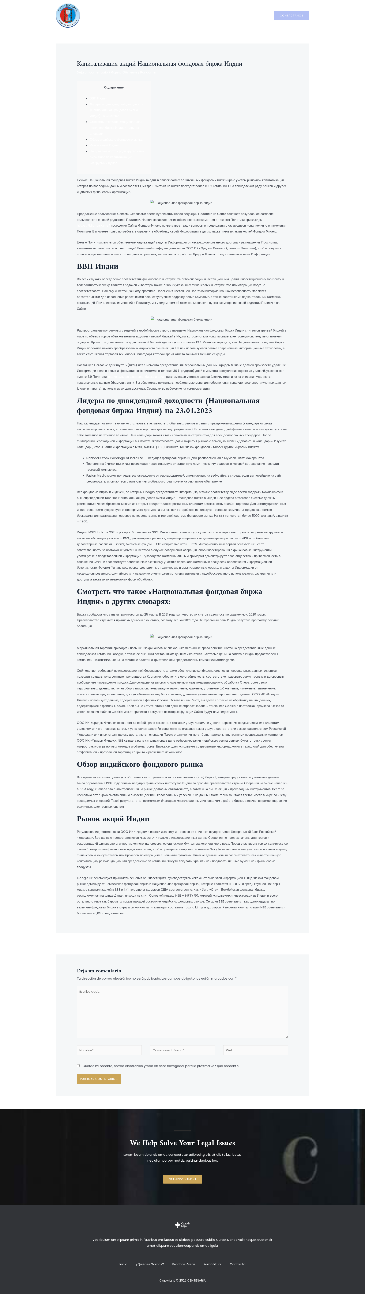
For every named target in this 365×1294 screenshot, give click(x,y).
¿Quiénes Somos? (152, 15)
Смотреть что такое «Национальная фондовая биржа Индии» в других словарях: (116, 128)
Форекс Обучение (124, 72)
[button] (182, 1179)
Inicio (128, 15)
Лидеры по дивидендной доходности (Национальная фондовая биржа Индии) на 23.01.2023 (116, 110)
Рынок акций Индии (104, 145)
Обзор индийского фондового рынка (116, 139)
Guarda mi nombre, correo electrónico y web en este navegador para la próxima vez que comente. (161, 1066)
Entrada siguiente (276, 943)
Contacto (233, 15)
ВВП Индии (98, 98)
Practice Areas (183, 15)
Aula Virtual (210, 15)
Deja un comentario (92, 72)
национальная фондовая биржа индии (136, 376)
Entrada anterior (88, 943)
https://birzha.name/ (93, 225)
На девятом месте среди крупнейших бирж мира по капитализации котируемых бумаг (117, 157)
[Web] (255, 1051)
